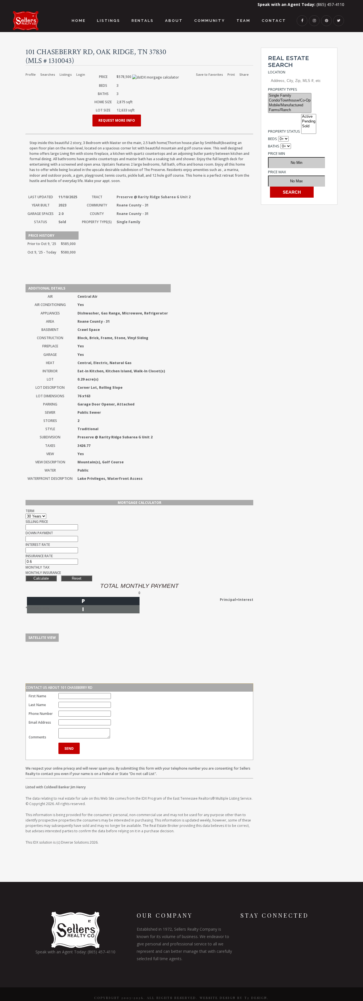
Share (244, 74)
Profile (31, 74)
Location (276, 72)
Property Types (282, 89)
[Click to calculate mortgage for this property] (155, 77)
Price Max (277, 171)
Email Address (40, 722)
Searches (47, 74)
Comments (37, 737)
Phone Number (41, 713)
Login (80, 74)
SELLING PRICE (37, 521)
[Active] (308, 116)
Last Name (37, 704)
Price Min (276, 153)
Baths (273, 146)
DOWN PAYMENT (39, 533)
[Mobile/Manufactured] (289, 105)
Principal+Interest (236, 599)
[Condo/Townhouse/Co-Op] (289, 100)
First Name (37, 696)
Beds (272, 138)
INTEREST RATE (38, 544)
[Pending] (308, 121)
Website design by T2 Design (233, 998)
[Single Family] (289, 95)
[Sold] (308, 126)
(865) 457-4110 (301, 4)
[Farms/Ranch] (289, 110)
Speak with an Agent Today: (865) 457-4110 (75, 951)
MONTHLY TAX (37, 567)
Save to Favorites (209, 74)
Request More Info (116, 120)
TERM (30, 510)
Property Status (284, 131)
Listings (66, 74)
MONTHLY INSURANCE (43, 572)
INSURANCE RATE (39, 556)
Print (231, 74)
